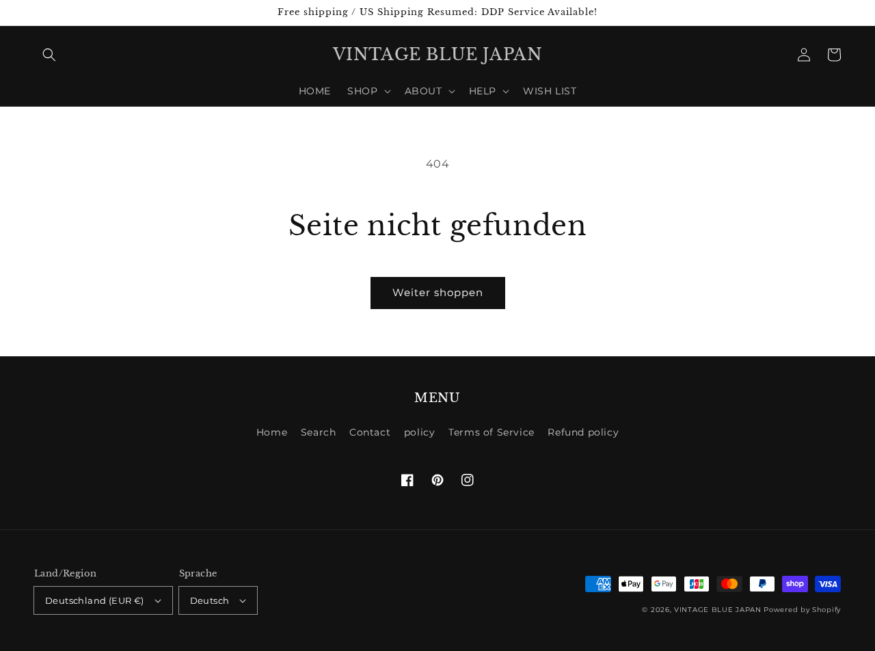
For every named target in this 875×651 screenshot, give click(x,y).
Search (318, 432)
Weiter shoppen (437, 292)
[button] (49, 55)
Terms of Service (491, 432)
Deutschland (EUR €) (94, 600)
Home (271, 432)
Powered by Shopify (802, 609)
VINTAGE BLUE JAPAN (718, 609)
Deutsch (210, 600)
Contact (369, 432)
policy (419, 432)
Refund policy (583, 432)
